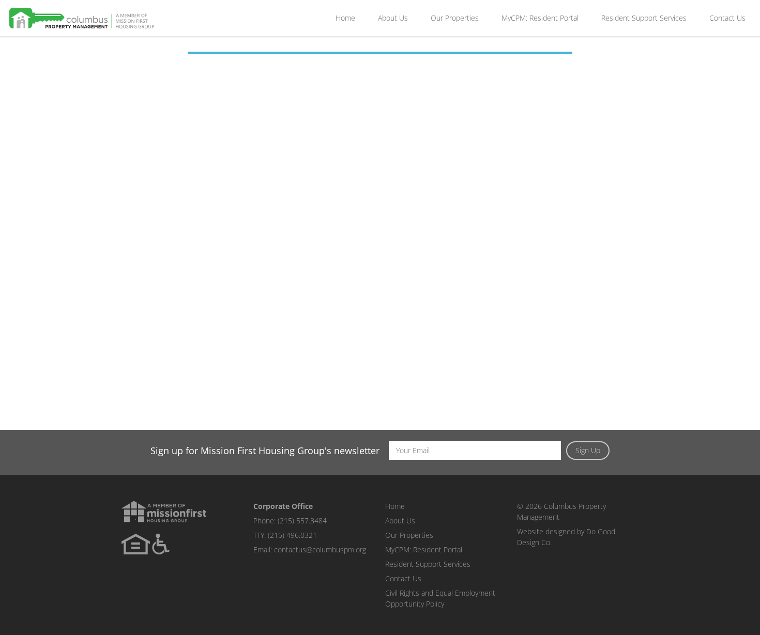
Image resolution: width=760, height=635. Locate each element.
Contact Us (727, 18)
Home (345, 18)
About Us (393, 18)
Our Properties (455, 18)
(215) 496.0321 (292, 535)
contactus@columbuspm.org (320, 549)
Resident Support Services (644, 18)
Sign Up (587, 450)
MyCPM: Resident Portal (540, 18)
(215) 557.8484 (302, 520)
